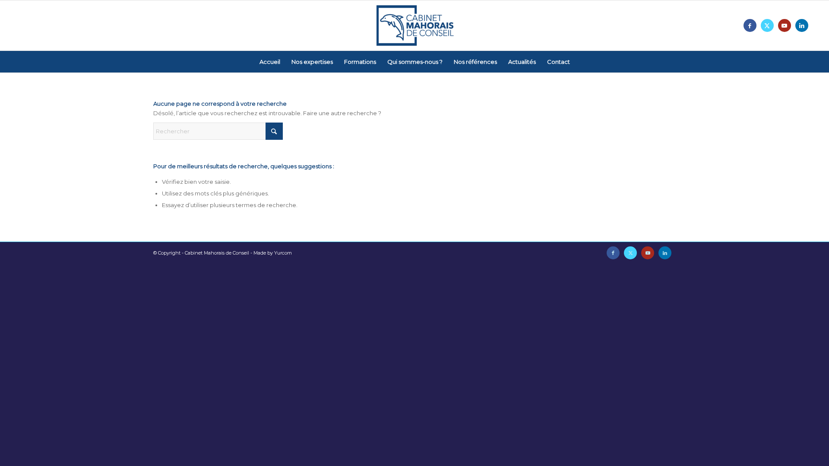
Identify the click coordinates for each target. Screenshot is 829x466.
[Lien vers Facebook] (750, 25)
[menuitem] (270, 61)
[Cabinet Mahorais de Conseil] (414, 25)
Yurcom (283, 253)
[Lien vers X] (767, 25)
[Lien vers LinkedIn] (801, 25)
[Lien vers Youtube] (784, 25)
